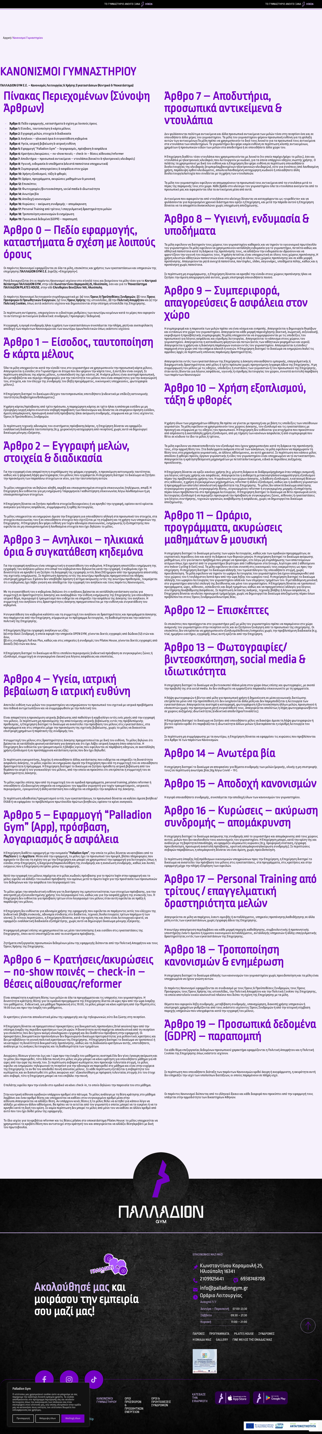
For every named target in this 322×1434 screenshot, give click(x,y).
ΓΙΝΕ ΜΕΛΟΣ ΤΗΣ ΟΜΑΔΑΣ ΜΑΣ (252, 1340)
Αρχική (7, 38)
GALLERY (222, 1340)
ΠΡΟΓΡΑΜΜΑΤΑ (219, 1334)
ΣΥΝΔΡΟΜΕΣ (266, 1334)
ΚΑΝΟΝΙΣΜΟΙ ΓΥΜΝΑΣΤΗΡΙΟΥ (107, 1400)
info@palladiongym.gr (224, 1288)
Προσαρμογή (23, 1418)
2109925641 (212, 1279)
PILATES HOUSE (244, 1334)
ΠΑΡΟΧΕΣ (199, 1334)
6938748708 (252, 1279)
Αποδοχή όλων (72, 1418)
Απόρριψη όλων (47, 1418)
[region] (48, 1405)
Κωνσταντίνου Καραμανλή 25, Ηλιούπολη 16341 (231, 1268)
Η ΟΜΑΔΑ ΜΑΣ (202, 1340)
